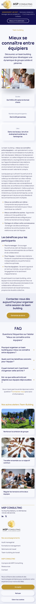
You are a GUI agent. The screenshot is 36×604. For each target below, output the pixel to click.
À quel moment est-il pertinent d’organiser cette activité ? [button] (15, 369)
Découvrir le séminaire (16, 21)
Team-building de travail (11, 552)
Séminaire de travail (9, 549)
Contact (5, 570)
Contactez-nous (18, 392)
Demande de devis (18, 315)
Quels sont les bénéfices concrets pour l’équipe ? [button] (16, 360)
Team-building (18, 30)
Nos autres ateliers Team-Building (17, 404)
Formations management (11, 546)
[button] (3, 4)
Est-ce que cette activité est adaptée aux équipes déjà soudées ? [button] (17, 379)
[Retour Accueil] (18, 4)
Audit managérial (8, 542)
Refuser (18, 593)
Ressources (6, 566)
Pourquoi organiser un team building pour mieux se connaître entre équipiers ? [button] (16, 350)
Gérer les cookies (18, 600)
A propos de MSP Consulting (12, 563)
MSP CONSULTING (8, 559)
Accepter (18, 587)
